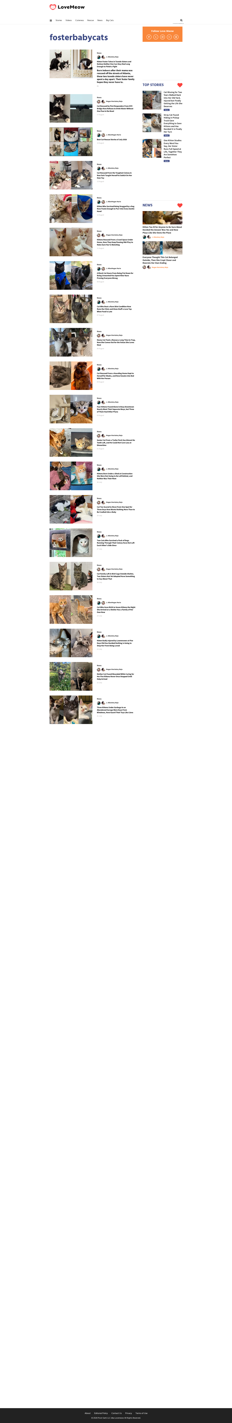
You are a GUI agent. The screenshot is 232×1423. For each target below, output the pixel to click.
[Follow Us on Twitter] (155, 37)
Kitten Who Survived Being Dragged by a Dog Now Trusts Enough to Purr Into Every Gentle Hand (115, 209)
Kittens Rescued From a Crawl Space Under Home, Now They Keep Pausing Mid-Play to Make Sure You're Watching (115, 242)
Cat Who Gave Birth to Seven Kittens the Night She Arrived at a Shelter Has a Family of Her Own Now (116, 609)
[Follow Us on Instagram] (162, 37)
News (99, 20)
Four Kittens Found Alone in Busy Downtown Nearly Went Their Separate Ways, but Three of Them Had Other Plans (115, 409)
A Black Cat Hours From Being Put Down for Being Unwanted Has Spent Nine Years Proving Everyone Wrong (115, 275)
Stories (59, 20)
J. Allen (109, 57)
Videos (68, 20)
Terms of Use (141, 1413)
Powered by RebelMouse (178, 23)
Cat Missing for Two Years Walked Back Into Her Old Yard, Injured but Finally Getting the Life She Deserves (173, 99)
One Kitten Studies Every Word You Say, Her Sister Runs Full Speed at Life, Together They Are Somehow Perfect (173, 149)
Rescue (90, 20)
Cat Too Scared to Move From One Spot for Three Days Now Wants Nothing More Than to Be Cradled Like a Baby (116, 509)
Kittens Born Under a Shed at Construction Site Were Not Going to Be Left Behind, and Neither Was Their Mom (114, 476)
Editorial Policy (101, 1413)
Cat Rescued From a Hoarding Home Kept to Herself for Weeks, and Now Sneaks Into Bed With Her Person (115, 376)
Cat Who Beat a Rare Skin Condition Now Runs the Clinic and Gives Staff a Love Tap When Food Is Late (114, 309)
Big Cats (110, 20)
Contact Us (116, 1413)
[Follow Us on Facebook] (149, 37)
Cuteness (79, 20)
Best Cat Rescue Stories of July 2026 (112, 139)
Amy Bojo (115, 57)
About (88, 1413)
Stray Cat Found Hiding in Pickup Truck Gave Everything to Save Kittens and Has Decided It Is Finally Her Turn (173, 123)
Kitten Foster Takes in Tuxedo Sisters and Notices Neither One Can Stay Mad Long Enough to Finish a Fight (114, 64)
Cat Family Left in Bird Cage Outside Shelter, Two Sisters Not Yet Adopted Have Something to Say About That (116, 576)
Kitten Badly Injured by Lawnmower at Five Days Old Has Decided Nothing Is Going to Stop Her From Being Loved (115, 643)
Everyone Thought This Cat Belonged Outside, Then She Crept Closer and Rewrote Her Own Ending (160, 260)
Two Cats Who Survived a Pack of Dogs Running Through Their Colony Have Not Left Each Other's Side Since (115, 543)
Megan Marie (111, 101)
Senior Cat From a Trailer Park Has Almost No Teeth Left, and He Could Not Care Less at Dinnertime (116, 442)
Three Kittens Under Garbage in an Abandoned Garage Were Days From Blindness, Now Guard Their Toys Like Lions (115, 710)
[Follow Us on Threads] (176, 37)
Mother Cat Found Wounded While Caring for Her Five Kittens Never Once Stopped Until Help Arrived (115, 676)
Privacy (128, 1413)
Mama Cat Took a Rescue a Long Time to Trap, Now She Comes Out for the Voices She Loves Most (116, 342)
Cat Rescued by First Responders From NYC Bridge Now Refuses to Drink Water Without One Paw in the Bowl (115, 108)
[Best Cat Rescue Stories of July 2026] (71, 141)
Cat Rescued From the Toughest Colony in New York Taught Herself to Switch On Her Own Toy (114, 175)
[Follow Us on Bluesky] (169, 37)
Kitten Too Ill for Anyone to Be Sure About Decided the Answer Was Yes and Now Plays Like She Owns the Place (162, 230)
